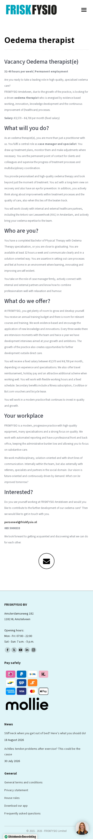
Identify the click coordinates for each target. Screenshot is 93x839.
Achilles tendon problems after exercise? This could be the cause (42, 752)
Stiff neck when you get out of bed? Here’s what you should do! (45, 733)
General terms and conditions (23, 782)
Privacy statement (16, 790)
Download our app (16, 806)
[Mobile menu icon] (84, 10)
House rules (12, 798)
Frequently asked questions (22, 813)
